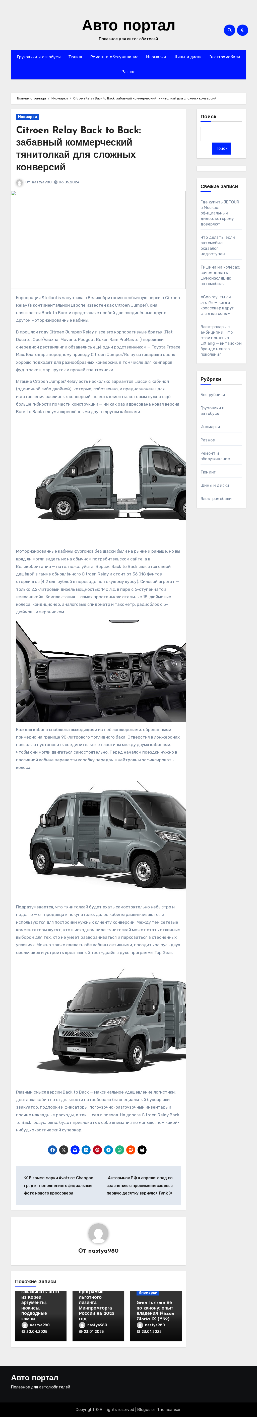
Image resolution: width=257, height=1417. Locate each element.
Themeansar (168, 1409)
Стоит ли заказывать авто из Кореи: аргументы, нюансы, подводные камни (40, 1303)
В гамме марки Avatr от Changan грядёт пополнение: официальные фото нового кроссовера (58, 1185)
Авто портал (128, 26)
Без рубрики (213, 394)
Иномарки (156, 57)
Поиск (209, 117)
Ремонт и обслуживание (114, 57)
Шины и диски (187, 57)
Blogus (143, 1409)
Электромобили (224, 57)
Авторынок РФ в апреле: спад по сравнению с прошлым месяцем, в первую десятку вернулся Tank (139, 1185)
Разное (128, 72)
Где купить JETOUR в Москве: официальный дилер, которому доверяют (220, 213)
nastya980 (42, 182)
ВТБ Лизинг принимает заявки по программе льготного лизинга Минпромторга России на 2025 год (96, 1298)
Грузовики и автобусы (39, 57)
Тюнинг (76, 57)
